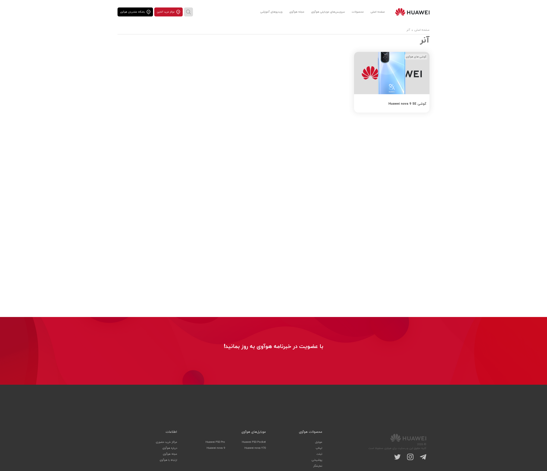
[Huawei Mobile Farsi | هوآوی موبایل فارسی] (412, 12)
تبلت (319, 454)
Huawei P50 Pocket (254, 442)
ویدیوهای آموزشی (271, 12)
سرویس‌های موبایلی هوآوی (328, 12)
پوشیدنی (317, 460)
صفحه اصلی (378, 12)
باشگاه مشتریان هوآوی (132, 12)
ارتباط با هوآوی (168, 460)
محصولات (358, 12)
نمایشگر (317, 466)
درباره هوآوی (169, 448)
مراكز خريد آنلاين (166, 12)
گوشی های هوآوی (416, 57)
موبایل (318, 442)
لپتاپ (319, 448)
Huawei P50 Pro (215, 442)
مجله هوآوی (296, 12)
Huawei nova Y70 (255, 448)
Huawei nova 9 (216, 448)
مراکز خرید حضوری (166, 442)
